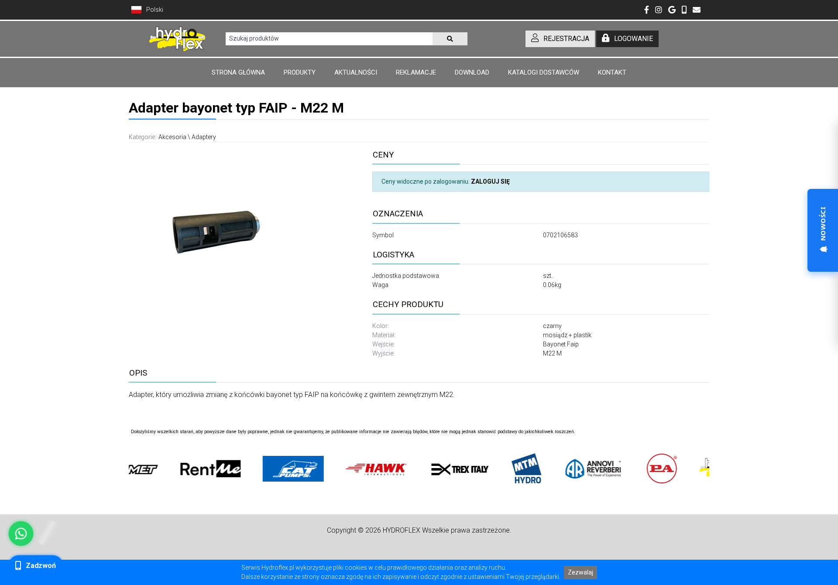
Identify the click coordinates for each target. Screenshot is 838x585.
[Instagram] (658, 10)
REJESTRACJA (566, 38)
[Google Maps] (672, 10)
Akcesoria (172, 136)
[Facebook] (646, 10)
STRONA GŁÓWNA (238, 72)
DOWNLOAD (472, 72)
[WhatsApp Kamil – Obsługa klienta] (21, 533)
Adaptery (204, 136)
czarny (552, 325)
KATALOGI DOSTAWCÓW (543, 72)
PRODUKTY (300, 72)
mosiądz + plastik (567, 335)
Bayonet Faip (561, 344)
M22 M (552, 353)
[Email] (697, 10)
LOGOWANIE (633, 38)
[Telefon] (684, 10)
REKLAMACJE (416, 72)
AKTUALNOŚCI (355, 72)
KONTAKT (612, 72)
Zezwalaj (580, 572)
